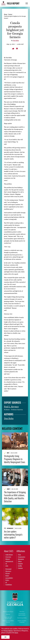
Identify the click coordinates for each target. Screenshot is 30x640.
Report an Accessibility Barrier (8, 621)
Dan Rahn (16, 40)
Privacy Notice (8, 631)
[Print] (17, 48)
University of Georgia (15, 599)
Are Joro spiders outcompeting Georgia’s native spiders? (13, 534)
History (7, 559)
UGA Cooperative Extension (21, 557)
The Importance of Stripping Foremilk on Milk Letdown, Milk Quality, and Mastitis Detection (15, 497)
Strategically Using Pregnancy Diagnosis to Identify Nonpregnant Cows (14, 458)
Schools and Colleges (8, 611)
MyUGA (8, 614)
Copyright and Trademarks (8, 618)
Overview (8, 557)
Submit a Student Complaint (22, 621)
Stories (10, 14)
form (16, 633)
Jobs (6, 566)
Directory (22, 611)
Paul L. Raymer (11, 406)
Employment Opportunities (21, 614)
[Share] (13, 48)
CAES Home (9, 554)
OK (5, 637)
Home (5, 14)
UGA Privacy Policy (22, 618)
